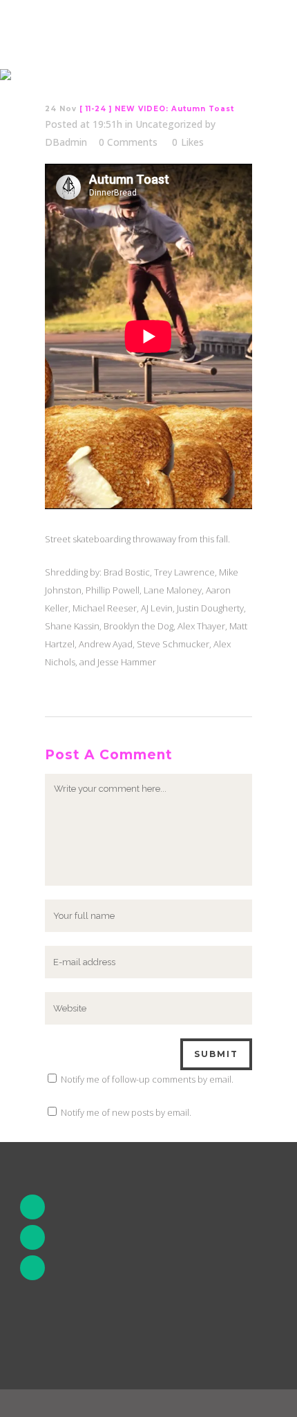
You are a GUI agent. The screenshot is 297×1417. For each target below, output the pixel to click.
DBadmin (66, 142)
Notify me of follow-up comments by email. (147, 1079)
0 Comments (128, 142)
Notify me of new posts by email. (126, 1112)
